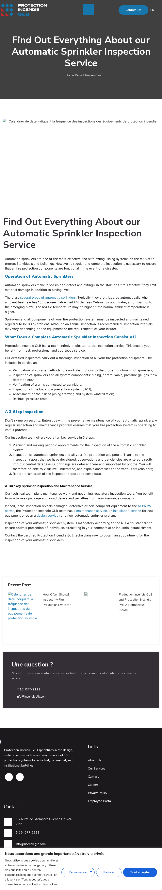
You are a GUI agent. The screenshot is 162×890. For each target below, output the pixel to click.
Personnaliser (78, 872)
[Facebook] (9, 777)
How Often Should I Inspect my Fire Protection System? (57, 599)
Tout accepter (140, 872)
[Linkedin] (20, 777)
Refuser (108, 872)
